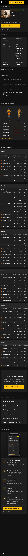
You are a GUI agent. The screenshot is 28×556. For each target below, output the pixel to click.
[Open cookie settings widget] (3, 553)
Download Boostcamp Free (10, 26)
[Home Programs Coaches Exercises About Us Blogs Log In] (25, 2)
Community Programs (7, 6)
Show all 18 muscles (7, 138)
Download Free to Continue (14, 387)
